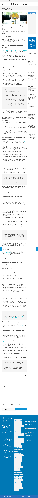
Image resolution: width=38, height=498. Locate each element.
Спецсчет (16, 476)
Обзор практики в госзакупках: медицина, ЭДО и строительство (31, 133)
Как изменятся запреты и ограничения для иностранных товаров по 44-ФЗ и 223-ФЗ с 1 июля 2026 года (31, 126)
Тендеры (6, 446)
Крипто (4, 450)
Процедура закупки (17, 470)
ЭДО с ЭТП (5, 451)
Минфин (16, 457)
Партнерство (10, 451)
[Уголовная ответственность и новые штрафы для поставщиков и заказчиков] (37, 249)
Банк (3, 452)
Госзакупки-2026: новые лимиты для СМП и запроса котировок (31, 54)
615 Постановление (17, 422)
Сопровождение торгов (7, 445)
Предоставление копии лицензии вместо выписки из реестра (32, 19)
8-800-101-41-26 (7, 0)
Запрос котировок (17, 443)
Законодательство (6, 457)
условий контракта (15, 99)
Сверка (9, 456)
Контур (4, 458)
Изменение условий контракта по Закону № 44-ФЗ (31, 71)
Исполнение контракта (18, 449)
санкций (9, 122)
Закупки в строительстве (18, 438)
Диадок (7, 438)
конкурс (20, 265)
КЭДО (4, 440)
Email (12, 404)
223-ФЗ (20, 420)
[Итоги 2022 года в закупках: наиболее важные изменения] (1, 249)
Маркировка (5, 449)
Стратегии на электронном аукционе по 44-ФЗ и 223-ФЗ (31, 60)
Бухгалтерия (5, 456)
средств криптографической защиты (20, 156)
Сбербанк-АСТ (20, 474)
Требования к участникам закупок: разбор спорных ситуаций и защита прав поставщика (32, 92)
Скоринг (9, 443)
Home (20, 8)
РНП (24, 95)
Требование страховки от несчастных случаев (31, 32)
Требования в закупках (18, 478)
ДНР (7, 453)
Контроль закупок (17, 453)
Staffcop (9, 449)
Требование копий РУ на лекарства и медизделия (31, 23)
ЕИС (15, 431)
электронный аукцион (19, 207)
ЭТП (19, 482)
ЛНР (9, 453)
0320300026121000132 (6, 252)
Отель (7, 450)
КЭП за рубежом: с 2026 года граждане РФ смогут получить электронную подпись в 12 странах (31, 107)
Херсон (4, 455)
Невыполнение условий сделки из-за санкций (32, 16)
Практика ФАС (17, 468)
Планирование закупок (18, 466)
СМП (15, 474)
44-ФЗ (15, 420)
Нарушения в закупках (18, 459)
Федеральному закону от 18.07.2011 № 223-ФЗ (11, 267)
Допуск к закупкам (17, 429)
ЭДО (3, 444)
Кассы (7, 447)
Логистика (5, 439)
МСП (26, 334)
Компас (4, 441)
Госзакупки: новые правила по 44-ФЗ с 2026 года (32, 75)
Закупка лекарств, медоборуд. (18, 434)
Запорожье (8, 455)
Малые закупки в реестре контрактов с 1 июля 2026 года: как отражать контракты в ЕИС (31, 120)
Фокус (8, 439)
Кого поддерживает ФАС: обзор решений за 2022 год (29, 8)
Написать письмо (29, 424)
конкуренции (10, 204)
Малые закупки (20, 455)
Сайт (20, 404)
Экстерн (4, 438)
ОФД (10, 446)
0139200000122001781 (21, 208)
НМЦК (20, 457)
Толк (11, 439)
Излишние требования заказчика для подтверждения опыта (31, 28)
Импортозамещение (18, 447)
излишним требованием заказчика (16, 315)
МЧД (7, 441)
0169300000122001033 (16, 144)
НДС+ (6, 444)
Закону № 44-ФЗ (18, 201)
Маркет (4, 447)
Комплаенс (5, 443)
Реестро (10, 450)
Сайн (6, 440)
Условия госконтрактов (18, 480)
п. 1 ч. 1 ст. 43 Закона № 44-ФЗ (21, 163)
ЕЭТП (19, 431)
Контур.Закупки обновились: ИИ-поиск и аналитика (31, 79)
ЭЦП (3, 446)
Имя (3, 404)
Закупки (9, 440)
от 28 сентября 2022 (19, 325)
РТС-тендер (19, 472)
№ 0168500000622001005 (19, 189)
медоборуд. (16, 489)
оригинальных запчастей (21, 57)
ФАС (15, 482)
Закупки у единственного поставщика (18, 441)
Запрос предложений (18, 445)
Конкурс (16, 451)
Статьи (21, 476)
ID (12, 449)
